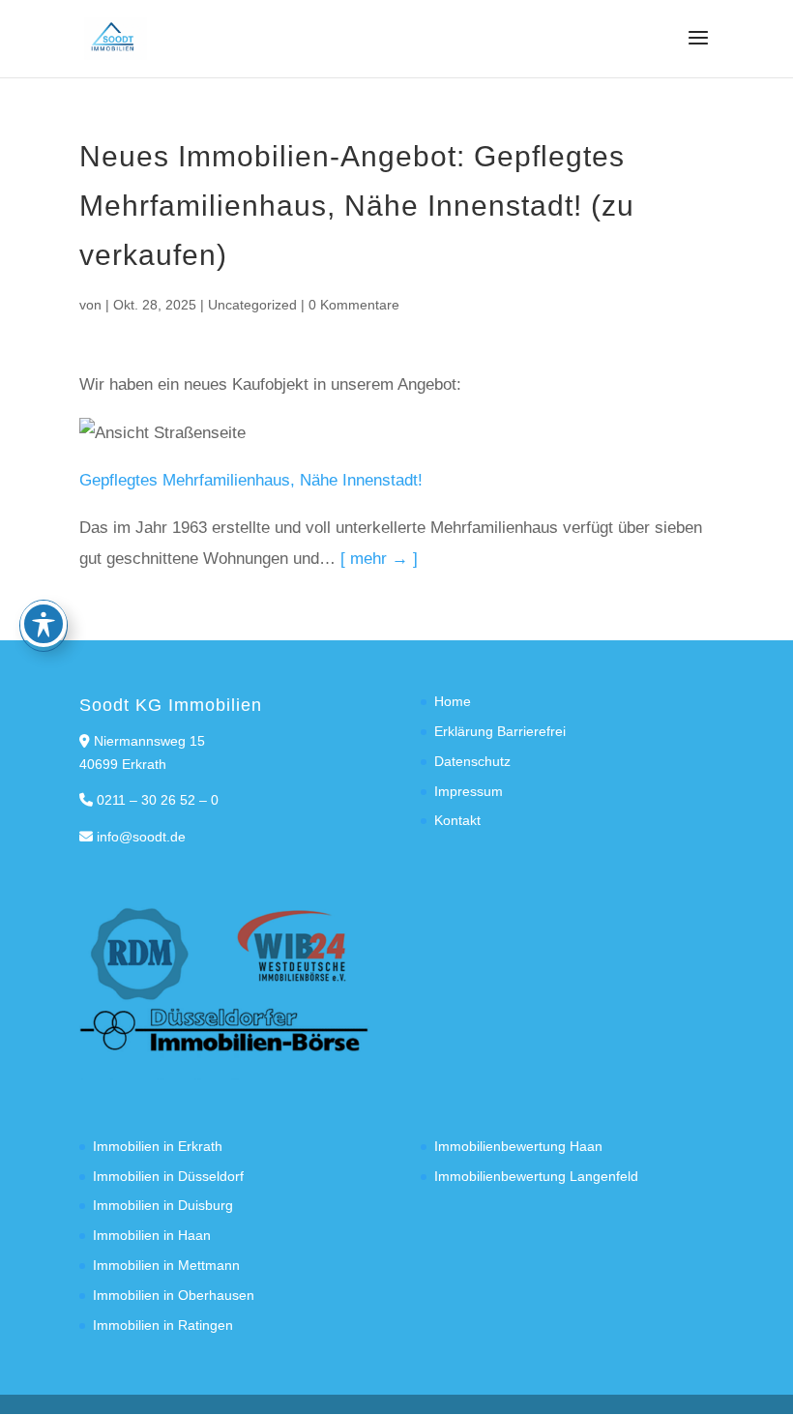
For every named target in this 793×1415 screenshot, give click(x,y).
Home (452, 701)
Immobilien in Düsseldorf (168, 1176)
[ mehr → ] (379, 558)
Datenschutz (472, 761)
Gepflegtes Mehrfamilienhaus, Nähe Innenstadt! (251, 480)
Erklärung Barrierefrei (500, 731)
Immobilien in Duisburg (163, 1205)
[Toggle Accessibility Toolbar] (43, 624)
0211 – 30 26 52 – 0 (158, 800)
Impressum (468, 791)
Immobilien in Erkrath (157, 1146)
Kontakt (457, 820)
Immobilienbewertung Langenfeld (536, 1176)
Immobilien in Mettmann (166, 1265)
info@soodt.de (141, 836)
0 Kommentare (353, 304)
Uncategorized (252, 304)
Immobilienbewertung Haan (518, 1146)
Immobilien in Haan (152, 1235)
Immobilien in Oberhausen (173, 1295)
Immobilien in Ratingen (163, 1325)
